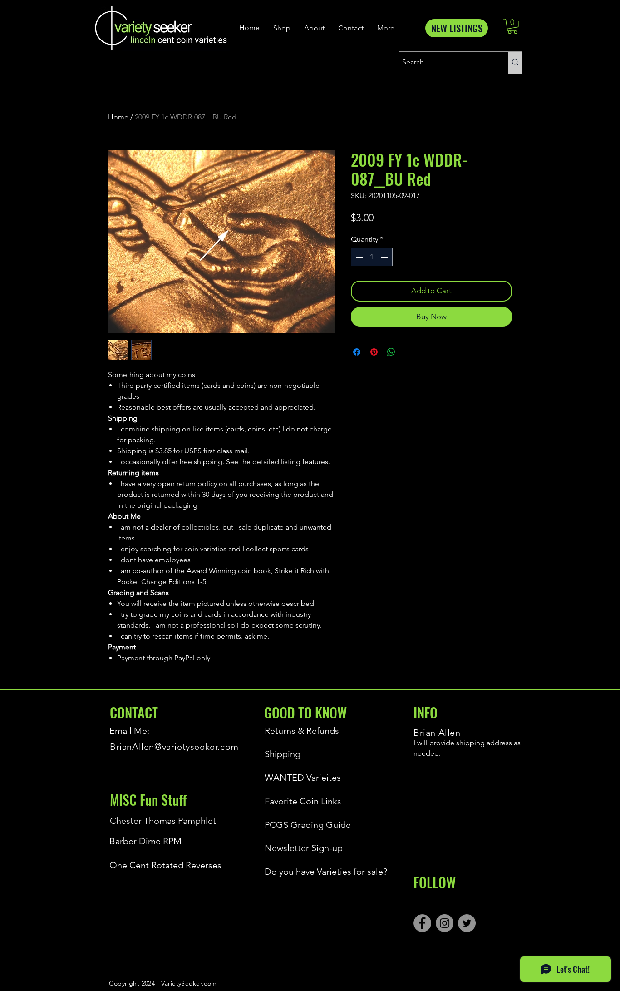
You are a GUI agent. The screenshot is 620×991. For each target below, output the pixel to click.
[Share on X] (408, 352)
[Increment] (385, 257)
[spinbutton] (372, 257)
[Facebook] (422, 923)
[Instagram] (444, 923)
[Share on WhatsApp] (391, 352)
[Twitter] (467, 923)
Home (118, 117)
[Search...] (515, 63)
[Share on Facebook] (356, 352)
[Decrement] (358, 257)
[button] (512, 26)
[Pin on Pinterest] (374, 352)
